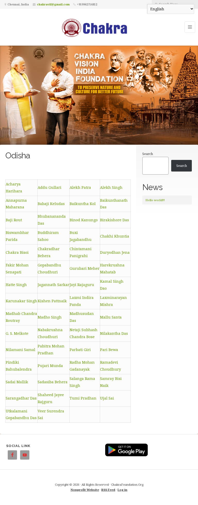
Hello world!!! (155, 200)
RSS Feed (108, 490)
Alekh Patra (80, 187)
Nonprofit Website (85, 490)
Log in (122, 490)
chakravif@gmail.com (53, 4)
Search (147, 153)
